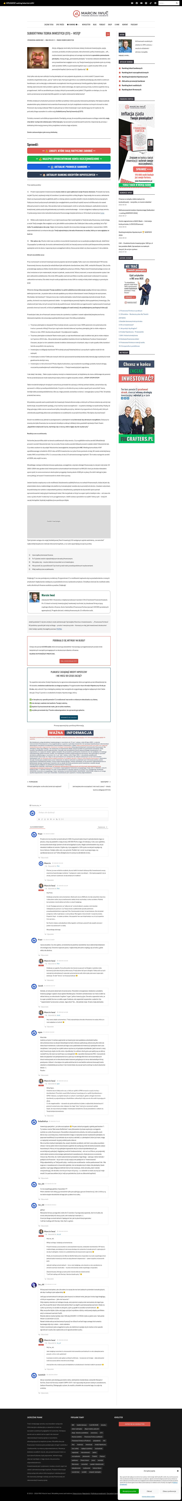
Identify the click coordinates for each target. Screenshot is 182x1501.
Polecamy (134, 24)
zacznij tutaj (75, 1472)
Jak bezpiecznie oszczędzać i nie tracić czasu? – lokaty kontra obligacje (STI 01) (91, 786)
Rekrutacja (75, 1464)
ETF (101, 1433)
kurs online (75, 1448)
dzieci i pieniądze (77, 1429)
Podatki (94, 1456)
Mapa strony (77, 1493)
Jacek (58, 1015)
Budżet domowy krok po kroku (131, 321)
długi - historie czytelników (80, 1433)
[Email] (132, 3)
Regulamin (86, 1493)
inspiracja (80, 1444)
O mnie (117, 24)
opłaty (94, 1452)
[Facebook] (137, 3)
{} (59, 819)
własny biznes (97, 1468)
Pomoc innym (85, 1460)
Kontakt (125, 24)
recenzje (100, 1460)
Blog (94, 24)
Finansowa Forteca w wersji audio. (132, 342)
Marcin (47, 863)
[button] (178, 1471)
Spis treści (60, 24)
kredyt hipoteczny (100, 1444)
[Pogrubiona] (39, 819)
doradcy (103, 1425)
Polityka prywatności (98, 1493)
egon (58, 1084)
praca (93, 1460)
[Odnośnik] (56, 819)
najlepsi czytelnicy (86, 1448)
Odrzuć (149, 1491)
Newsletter (86, 24)
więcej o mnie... (124, 55)
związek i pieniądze (95, 1472)
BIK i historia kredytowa (129, 335)
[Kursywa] (42, 819)
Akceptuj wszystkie (129, 1491)
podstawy (75, 1460)
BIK (73, 1425)
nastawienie (98, 1448)
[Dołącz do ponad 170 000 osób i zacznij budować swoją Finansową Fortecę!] (137, 146)
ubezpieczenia (76, 1468)
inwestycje (70, 40)
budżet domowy (82, 1425)
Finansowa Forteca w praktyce (131, 311)
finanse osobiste (62, 40)
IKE (104, 1440)
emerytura (94, 1433)
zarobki (84, 1472)
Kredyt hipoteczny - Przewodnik (132, 332)
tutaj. (102, 213)
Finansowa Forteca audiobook (93, 1437)
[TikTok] (151, 3)
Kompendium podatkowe (130, 346)
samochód (84, 1464)
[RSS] (155, 3)
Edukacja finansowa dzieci (129, 339)
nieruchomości (85, 1452)
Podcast (102, 24)
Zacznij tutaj (48, 24)
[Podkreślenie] (44, 819)
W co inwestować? (127, 325)
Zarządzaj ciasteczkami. (115, 1493)
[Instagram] (146, 3)
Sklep (110, 24)
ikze (73, 1444)
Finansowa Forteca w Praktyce (81, 1440)
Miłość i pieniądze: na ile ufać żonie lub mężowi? (44, 784)
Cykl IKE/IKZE (93, 1425)
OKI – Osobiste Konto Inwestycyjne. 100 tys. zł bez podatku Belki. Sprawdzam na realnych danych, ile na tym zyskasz (136, 246)
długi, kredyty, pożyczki (92, 1429)
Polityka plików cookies (148, 1496)
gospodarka (96, 1440)
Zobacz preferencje (169, 1491)
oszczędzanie (76, 1456)
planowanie (86, 1456)
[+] (62, 819)
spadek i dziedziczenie (96, 1464)
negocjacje (75, 1452)
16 (108, 34)
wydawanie (86, 1468)
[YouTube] (141, 3)
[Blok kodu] (53, 819)
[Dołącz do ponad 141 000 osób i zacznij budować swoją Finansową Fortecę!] (137, 401)
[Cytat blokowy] (50, 819)
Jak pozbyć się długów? (128, 328)
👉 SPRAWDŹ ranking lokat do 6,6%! (19, 3)
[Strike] (47, 819)
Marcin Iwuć (39, 40)
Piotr (58, 866)
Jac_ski (59, 1234)
